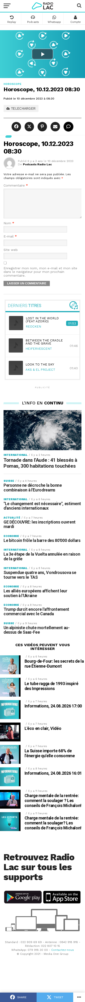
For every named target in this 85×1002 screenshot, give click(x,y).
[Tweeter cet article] (28, 127)
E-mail (10, 236)
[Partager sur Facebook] (17, 127)
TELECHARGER (23, 108)
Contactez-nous (62, 950)
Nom (9, 223)
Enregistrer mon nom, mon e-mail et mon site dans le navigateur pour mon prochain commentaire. (40, 271)
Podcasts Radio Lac (37, 164)
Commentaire (16, 185)
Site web (11, 250)
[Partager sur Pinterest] (41, 127)
